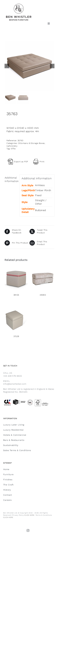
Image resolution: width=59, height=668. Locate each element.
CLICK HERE (29, 515)
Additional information (11, 179)
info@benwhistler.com (14, 384)
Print (42, 161)
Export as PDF (21, 161)
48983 (43, 295)
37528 (16, 336)
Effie (13, 148)
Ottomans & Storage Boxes (31, 143)
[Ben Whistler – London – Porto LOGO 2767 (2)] (18, 4)
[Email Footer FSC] (29, 399)
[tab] (11, 179)
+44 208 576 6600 (12, 376)
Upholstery (12, 146)
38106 (16, 295)
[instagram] (28, 530)
